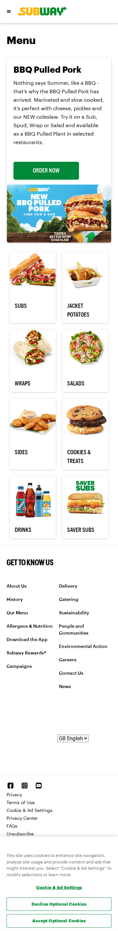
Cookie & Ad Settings (29, 810)
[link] (40, 11)
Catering (68, 599)
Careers (67, 660)
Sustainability (74, 613)
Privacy (14, 795)
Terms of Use (21, 803)
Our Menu (17, 613)
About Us (17, 586)
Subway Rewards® (26, 653)
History (15, 599)
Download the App (27, 640)
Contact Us (71, 673)
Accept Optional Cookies (59, 920)
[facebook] (10, 785)
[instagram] (25, 785)
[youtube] (39, 785)
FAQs (12, 826)
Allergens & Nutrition (30, 626)
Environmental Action (83, 646)
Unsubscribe (20, 834)
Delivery (68, 586)
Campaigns (19, 666)
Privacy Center (22, 818)
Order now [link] (46, 170)
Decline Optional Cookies (59, 904)
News (65, 686)
